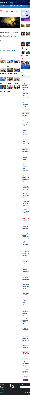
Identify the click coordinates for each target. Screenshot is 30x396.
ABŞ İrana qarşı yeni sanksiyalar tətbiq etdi (25, 85)
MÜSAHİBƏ (21, 5)
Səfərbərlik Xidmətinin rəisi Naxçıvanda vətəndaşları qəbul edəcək (26, 161)
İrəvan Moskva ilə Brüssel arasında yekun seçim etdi (25, 249)
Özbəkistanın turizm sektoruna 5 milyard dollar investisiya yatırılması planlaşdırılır (25, 366)
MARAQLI (15, 7)
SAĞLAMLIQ (11, 7)
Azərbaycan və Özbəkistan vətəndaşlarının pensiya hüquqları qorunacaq (26, 157)
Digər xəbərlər (25, 376)
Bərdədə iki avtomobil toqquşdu (25, 87)
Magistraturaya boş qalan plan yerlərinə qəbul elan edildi (25, 311)
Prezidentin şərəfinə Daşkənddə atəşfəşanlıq (25, 369)
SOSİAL (23, 5)
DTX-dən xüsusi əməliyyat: (27, 57)
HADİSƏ (9, 7)
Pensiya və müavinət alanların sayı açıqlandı (25, 309)
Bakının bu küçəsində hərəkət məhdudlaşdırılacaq (26, 108)
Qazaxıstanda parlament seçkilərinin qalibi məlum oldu (25, 306)
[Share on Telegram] (13, 50)
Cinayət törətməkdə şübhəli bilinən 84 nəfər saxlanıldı (26, 296)
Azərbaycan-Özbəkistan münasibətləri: (25, 147)
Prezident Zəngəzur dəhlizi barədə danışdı (26, 374)
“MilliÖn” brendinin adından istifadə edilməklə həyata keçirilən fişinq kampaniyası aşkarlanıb (26, 212)
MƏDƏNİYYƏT (2, 7)
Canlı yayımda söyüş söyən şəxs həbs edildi (26, 83)
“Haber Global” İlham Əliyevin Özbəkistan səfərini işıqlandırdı (26, 106)
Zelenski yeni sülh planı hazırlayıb (25, 79)
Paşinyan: (26, 173)
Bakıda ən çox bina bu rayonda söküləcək (27, 29)
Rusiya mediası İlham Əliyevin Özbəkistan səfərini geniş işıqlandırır (26, 256)
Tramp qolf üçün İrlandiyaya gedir (26, 304)
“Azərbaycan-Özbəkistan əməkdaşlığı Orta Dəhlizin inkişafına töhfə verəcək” (25, 203)
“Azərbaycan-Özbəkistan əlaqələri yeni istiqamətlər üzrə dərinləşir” (25, 321)
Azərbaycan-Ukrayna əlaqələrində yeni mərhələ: (23, 57)
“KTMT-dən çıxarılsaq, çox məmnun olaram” (26, 205)
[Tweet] (10, 50)
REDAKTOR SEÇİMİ (18, 5)
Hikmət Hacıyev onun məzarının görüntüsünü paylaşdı (25, 170)
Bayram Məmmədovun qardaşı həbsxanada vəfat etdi (25, 316)
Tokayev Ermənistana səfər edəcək (26, 102)
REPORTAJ (15, 5)
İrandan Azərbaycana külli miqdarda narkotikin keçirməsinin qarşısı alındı (25, 282)
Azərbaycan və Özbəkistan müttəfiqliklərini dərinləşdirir (26, 215)
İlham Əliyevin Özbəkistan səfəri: (26, 261)
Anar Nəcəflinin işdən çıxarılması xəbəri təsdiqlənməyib (23, 48)
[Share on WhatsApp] (1, 50)
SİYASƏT (5, 5)
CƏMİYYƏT (11, 5)
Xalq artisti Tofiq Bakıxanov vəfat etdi (26, 361)
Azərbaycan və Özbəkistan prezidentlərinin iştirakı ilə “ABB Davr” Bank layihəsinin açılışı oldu (26, 192)
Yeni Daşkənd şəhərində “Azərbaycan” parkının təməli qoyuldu (26, 363)
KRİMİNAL (7, 7)
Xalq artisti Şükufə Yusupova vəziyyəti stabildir (26, 300)
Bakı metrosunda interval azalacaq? (25, 154)
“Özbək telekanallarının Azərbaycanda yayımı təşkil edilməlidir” (26, 247)
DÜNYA (12, 5)
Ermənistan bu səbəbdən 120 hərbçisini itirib (26, 141)
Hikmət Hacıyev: (26, 266)
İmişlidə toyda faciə (26, 253)
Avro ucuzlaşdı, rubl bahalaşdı (25, 313)
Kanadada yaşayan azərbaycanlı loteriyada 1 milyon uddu (27, 48)
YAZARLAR (5, 7)
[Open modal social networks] (14, 50)
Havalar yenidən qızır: (26, 230)
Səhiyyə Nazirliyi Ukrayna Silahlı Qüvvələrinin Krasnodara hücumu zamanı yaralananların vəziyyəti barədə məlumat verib (26, 223)
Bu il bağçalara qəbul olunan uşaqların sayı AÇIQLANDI (26, 104)
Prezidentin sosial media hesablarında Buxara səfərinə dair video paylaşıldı (26, 195)
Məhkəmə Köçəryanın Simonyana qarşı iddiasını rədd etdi (25, 326)
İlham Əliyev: (26, 353)
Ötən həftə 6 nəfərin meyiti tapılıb (25, 263)
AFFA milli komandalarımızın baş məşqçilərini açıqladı (26, 179)
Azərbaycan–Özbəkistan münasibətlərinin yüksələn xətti (25, 152)
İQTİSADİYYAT (8, 5)
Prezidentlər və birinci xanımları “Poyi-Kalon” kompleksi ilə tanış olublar (25, 139)
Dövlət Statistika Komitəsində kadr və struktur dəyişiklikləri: (26, 128)
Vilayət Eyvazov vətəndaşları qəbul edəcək (26, 177)
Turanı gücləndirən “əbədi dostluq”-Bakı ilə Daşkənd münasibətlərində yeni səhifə (26, 187)
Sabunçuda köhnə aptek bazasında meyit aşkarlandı (26, 149)
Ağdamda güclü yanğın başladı (25, 132)
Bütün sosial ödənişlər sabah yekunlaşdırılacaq (26, 291)
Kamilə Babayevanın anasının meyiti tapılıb (27, 37)
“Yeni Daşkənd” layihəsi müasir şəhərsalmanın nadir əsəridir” (26, 329)
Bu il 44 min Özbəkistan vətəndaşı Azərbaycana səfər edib (26, 99)
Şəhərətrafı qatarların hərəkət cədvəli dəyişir (25, 120)
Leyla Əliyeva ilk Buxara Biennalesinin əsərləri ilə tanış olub (25, 93)
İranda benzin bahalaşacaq (26, 279)
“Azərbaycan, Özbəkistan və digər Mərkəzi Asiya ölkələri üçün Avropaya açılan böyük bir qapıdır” (26, 272)
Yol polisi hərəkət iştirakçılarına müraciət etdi (26, 333)
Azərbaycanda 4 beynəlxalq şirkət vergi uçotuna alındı (26, 251)
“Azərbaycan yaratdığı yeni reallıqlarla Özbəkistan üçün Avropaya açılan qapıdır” (26, 238)
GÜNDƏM (3, 5)
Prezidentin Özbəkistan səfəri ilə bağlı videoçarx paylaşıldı (25, 90)
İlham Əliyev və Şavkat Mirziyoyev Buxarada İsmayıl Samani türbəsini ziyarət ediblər (26, 144)
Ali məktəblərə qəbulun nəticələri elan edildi (25, 122)
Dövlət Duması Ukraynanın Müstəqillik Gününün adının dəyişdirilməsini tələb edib (26, 236)
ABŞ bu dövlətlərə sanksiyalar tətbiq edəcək (25, 115)
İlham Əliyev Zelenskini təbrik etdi (26, 286)
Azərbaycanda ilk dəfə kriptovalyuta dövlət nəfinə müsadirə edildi (26, 336)
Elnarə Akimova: (26, 345)
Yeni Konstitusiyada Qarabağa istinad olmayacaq (26, 284)
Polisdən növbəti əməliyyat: (26, 159)
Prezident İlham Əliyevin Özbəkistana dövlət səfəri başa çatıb (25, 111)
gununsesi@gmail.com (13, 386)
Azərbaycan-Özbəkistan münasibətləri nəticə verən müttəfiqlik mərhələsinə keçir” (26, 294)
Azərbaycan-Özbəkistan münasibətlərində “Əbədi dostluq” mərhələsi (16, 83)
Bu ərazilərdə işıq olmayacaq (26, 340)
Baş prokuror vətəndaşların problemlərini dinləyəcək (16, 74)
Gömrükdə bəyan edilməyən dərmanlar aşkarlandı (26, 130)
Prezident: (25, 372)
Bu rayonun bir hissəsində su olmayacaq (26, 113)
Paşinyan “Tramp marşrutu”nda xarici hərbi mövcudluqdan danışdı (25, 244)
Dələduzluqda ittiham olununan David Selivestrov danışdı (23, 38)
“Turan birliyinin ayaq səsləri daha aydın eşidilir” (26, 302)
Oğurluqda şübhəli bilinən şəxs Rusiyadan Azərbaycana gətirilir (26, 125)
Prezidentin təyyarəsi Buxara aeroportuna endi (26, 275)
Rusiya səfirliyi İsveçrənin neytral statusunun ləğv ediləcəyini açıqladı (25, 233)
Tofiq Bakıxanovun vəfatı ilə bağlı (26, 342)
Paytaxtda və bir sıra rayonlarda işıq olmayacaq (26, 81)
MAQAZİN (13, 7)
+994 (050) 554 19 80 (13, 385)
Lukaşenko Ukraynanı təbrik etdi (26, 318)
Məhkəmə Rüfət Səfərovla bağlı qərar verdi (25, 220)
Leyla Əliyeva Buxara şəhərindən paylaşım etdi (26, 118)
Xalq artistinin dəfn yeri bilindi (25, 95)
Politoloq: (25, 323)
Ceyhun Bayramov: (26, 201)
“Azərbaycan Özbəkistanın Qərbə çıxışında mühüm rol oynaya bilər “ (26, 226)
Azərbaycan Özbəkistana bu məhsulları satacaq (26, 134)
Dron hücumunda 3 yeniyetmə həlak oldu (26, 184)
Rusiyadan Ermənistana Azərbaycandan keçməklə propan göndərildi (25, 269)
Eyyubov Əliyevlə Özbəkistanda (25, 258)
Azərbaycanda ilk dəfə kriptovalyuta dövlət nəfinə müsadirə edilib (26, 331)
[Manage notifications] (28, 394)
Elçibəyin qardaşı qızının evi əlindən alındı (26, 97)
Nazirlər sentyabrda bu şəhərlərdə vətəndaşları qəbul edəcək (25, 182)
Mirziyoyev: (26, 356)
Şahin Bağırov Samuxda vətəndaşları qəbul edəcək (3, 83)
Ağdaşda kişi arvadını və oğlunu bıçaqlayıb (25, 288)
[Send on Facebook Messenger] (7, 50)
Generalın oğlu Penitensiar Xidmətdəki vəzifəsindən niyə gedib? (23, 29)
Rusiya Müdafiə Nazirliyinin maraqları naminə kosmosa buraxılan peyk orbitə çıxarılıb (26, 241)
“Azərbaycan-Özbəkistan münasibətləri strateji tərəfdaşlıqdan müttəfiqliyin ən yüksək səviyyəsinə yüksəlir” (26, 208)
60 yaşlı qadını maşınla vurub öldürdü (26, 338)
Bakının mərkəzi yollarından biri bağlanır (26, 136)
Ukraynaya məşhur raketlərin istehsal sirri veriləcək (26, 189)
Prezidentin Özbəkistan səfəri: (25, 348)
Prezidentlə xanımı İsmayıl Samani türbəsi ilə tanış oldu (26, 228)
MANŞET (1, 5)
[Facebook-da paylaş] (4, 50)
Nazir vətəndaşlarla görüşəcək (25, 164)
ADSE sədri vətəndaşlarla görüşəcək (25, 168)
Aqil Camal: (15, 90)
